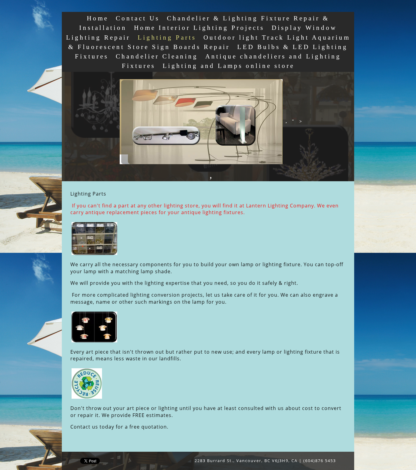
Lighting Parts (167, 37)
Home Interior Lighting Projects (199, 27)
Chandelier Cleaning (157, 56)
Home (97, 18)
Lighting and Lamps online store (228, 65)
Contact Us (138, 18)
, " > (293, 121)
